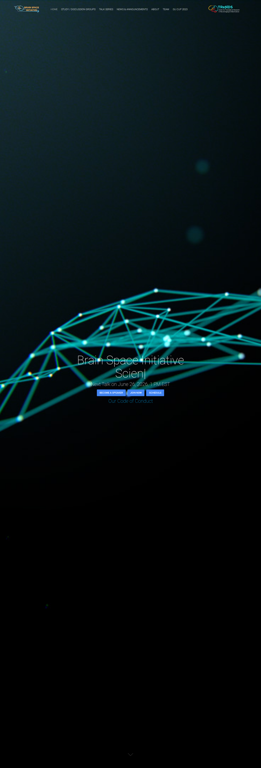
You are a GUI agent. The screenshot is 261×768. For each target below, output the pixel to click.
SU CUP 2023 (180, 9)
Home (54, 9)
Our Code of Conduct (130, 401)
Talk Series (106, 9)
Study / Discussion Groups (78, 9)
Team (166, 9)
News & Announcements (132, 9)
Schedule (155, 392)
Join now (136, 392)
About (155, 9)
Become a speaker (111, 392)
